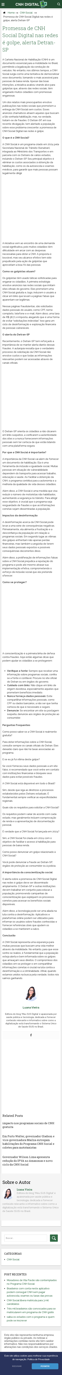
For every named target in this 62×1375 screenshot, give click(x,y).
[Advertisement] (31, 209)
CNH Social (26, 12)
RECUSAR (17, 1366)
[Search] (54, 1238)
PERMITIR (45, 1366)
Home (11, 12)
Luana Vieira (24, 1189)
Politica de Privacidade (38, 1359)
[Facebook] (31, 1035)
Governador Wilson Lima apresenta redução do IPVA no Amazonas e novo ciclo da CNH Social (27, 1160)
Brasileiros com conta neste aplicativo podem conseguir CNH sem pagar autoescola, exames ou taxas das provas (30, 1292)
